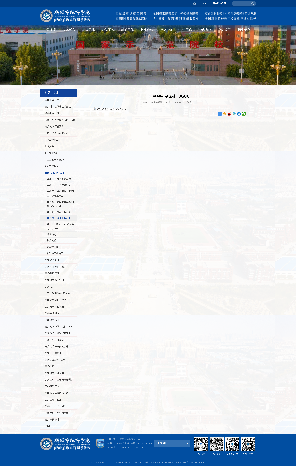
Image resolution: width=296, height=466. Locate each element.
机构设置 (69, 30)
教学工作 (108, 30)
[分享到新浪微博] (229, 114)
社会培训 (166, 30)
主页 (194, 3)
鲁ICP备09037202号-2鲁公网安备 (106, 462)
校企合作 (147, 30)
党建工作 (88, 30)
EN (204, 3)
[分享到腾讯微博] (234, 114)
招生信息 (244, 30)
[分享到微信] (244, 114)
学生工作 (186, 30)
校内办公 (205, 30)
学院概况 (50, 30)
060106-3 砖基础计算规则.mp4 (111, 109)
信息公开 (224, 30)
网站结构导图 (219, 3)
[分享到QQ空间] (225, 114)
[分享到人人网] (239, 114)
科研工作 (127, 30)
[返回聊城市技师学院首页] (68, 10)
